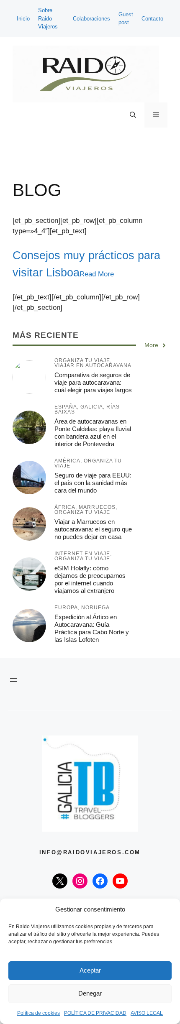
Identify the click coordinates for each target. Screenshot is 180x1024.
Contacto (152, 18)
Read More (97, 274)
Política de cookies (38, 1013)
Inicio (23, 18)
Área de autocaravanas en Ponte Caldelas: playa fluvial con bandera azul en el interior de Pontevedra (92, 432)
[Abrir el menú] (13, 680)
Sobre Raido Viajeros (48, 18)
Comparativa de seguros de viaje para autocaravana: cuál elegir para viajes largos (93, 382)
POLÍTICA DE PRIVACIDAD (95, 1013)
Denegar (90, 993)
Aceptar (90, 970)
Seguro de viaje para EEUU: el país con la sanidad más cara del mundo (92, 483)
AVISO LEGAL (147, 1013)
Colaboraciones (91, 18)
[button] (132, 115)
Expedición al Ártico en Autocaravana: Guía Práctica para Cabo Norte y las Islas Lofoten (91, 628)
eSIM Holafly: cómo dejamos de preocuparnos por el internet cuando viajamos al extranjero (90, 579)
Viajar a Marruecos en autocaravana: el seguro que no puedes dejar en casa (93, 529)
